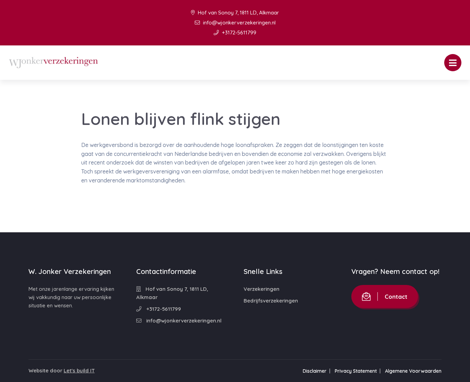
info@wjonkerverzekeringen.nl (239, 22)
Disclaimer (315, 371)
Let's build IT (79, 370)
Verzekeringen (261, 289)
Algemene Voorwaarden (413, 371)
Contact (396, 296)
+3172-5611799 (238, 32)
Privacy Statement (356, 371)
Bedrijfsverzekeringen (271, 300)
